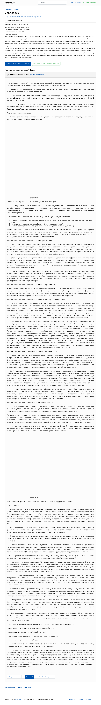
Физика (16, 9)
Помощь (77, 3)
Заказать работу (89, 3)
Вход (71, 3)
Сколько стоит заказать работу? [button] (46, 64)
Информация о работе (18, 687)
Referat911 (18, 699)
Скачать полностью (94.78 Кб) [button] (18, 64)
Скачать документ (36, 75)
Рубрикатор (8, 9)
